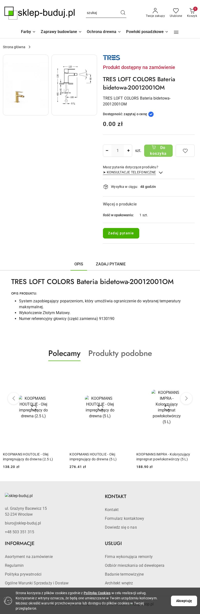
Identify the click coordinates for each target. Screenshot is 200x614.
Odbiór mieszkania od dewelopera (134, 565)
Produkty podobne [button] (120, 353)
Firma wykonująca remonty (129, 556)
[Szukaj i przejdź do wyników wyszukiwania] (123, 13)
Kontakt (112, 509)
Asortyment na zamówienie (29, 556)
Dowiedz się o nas (121, 527)
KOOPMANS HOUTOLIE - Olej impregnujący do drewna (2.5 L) (28, 456)
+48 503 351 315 (19, 532)
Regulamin (14, 565)
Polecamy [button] (64, 353)
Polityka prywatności (23, 574)
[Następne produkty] (186, 398)
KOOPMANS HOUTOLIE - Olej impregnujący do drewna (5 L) (93, 456)
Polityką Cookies (97, 593)
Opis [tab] (78, 264)
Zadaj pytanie (121, 233)
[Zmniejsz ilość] (106, 151)
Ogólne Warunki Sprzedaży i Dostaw (37, 583)
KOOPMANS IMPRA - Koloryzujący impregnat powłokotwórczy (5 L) (163, 456)
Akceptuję (184, 601)
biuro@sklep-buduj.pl (23, 523)
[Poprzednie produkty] (13, 398)
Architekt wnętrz (119, 583)
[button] (176, 32)
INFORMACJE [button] (19, 543)
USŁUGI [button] (113, 543)
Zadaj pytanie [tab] (111, 264)
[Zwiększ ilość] (128, 151)
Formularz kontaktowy (124, 518)
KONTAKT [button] (115, 496)
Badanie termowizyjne (124, 574)
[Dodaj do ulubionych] (185, 151)
